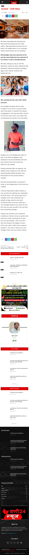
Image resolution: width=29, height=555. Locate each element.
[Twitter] (10, 16)
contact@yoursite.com (11, 533)
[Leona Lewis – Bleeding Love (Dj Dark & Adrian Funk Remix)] (5, 267)
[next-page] (4, 280)
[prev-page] (1, 280)
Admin (5, 12)
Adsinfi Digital (4, 550)
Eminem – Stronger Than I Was (17, 257)
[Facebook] (7, 16)
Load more (14, 383)
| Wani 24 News (13, 549)
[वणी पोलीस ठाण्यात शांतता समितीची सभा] (5, 355)
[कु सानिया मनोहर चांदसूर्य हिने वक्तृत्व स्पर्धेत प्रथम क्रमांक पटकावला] (5, 379)
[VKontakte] (21, 542)
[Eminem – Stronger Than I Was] (5, 260)
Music (3, 6)
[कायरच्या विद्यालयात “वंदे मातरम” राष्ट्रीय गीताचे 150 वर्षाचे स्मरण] (5, 371)
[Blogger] (8, 542)
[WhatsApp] (16, 16)
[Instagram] (18, 542)
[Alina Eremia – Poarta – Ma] (5, 275)
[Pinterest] (13, 16)
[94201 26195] (13, 341)
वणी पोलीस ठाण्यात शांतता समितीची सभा (16, 352)
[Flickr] (14, 542)
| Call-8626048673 (10, 550)
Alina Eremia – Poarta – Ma (16, 272)
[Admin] (2, 12)
